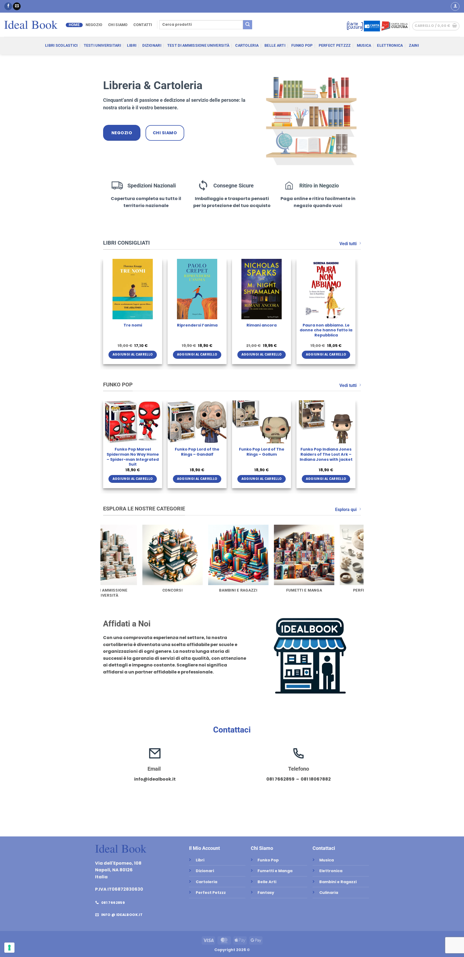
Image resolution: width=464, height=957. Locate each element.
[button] (455, 6)
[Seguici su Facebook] (8, 6)
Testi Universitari (102, 45)
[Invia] (247, 24)
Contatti (142, 25)
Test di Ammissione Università (198, 45)
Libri (131, 45)
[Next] (355, 313)
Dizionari (151, 45)
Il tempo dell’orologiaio (173, 325)
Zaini (414, 45)
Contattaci (232, 729)
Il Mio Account (204, 848)
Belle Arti (274, 45)
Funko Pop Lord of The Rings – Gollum (261, 452)
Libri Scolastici (61, 45)
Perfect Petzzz (335, 45)
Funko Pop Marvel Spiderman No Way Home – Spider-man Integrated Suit (133, 457)
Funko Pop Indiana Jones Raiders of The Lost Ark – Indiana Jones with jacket (326, 454)
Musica (364, 45)
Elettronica (390, 45)
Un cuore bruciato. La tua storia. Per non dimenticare (302, 330)
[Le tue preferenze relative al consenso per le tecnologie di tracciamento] (9, 948)
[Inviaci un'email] (17, 6)
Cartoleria (247, 45)
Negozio (94, 25)
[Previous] (103, 313)
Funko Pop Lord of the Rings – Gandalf (197, 452)
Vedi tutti (348, 243)
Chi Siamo (118, 25)
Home (74, 25)
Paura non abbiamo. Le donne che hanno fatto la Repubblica (108, 330)
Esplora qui (346, 509)
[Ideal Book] (31, 24)
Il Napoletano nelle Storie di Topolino (237, 328)
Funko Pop (302, 45)
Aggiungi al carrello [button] (173, 354)
